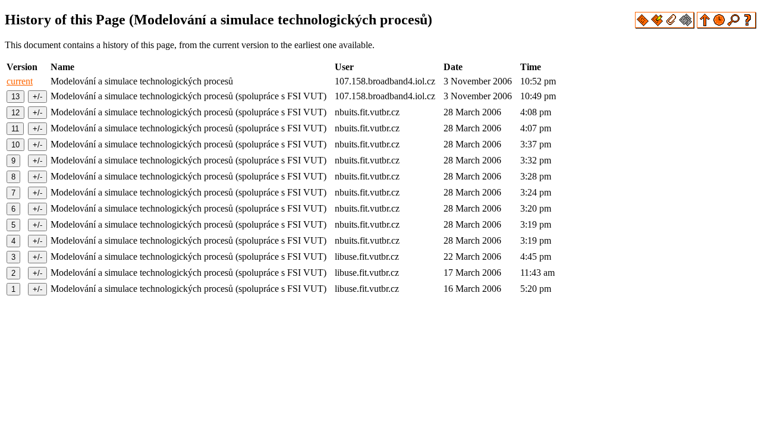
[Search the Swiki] (734, 25)
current (20, 81)
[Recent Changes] (719, 25)
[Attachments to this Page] (671, 25)
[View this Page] (642, 25)
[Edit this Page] (657, 25)
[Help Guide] (748, 25)
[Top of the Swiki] (704, 25)
